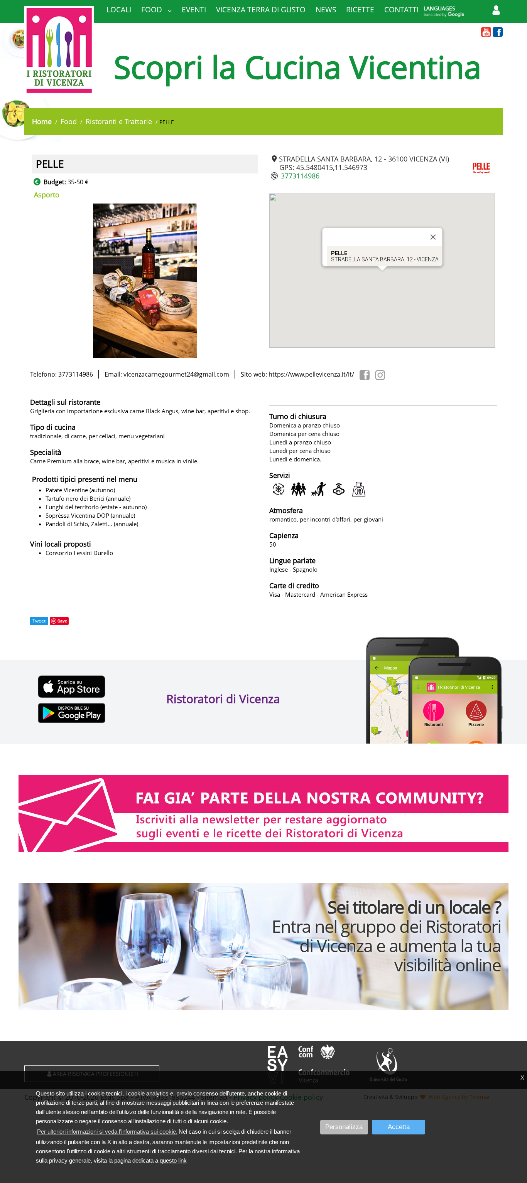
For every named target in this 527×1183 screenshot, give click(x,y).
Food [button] (152, 10)
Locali (118, 10)
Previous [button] (26, 280)
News (326, 10)
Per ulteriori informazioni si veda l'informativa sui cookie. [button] (107, 1131)
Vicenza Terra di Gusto (261, 10)
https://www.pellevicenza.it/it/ (311, 374)
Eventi (194, 10)
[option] (145, 281)
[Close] (433, 237)
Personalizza (344, 1127)
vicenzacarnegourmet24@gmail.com (176, 374)
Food (69, 121)
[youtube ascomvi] (486, 32)
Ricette (360, 10)
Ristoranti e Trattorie (119, 121)
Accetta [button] (399, 1127)
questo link (173, 1160)
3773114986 (300, 175)
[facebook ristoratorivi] (498, 32)
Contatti (401, 10)
